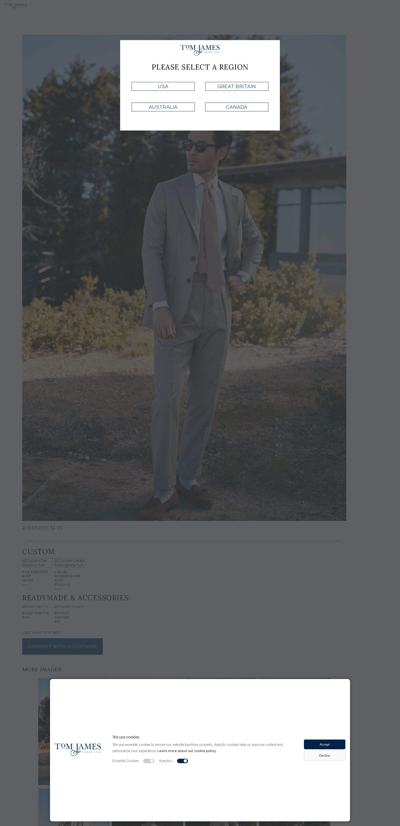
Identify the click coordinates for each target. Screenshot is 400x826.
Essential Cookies (125, 761)
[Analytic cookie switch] (182, 761)
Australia (163, 107)
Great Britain (237, 86)
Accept (325, 744)
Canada (236, 107)
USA (163, 86)
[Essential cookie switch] (148, 761)
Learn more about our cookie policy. (187, 751)
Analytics (165, 761)
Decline (324, 755)
